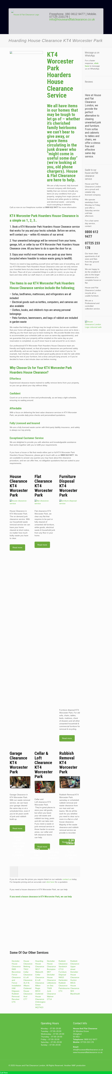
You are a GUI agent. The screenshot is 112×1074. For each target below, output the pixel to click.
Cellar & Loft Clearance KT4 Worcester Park (44, 765)
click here (50, 882)
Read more (17, 547)
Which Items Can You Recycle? (36, 854)
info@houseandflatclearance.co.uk (72, 19)
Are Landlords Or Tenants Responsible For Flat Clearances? (71, 846)
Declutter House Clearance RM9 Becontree (16, 966)
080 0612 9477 (75, 14)
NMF (74, 1065)
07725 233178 (58, 16)
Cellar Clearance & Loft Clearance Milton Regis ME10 (39, 983)
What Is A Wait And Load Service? (54, 854)
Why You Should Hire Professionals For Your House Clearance (18, 846)
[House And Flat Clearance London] (28, 23)
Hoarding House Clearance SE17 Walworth (39, 966)
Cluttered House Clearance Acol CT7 (27, 993)
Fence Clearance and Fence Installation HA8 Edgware (16, 983)
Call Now (4, 1073)
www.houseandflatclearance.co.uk (87, 1052)
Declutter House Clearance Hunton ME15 (74, 977)
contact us (66, 879)
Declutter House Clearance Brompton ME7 (51, 966)
